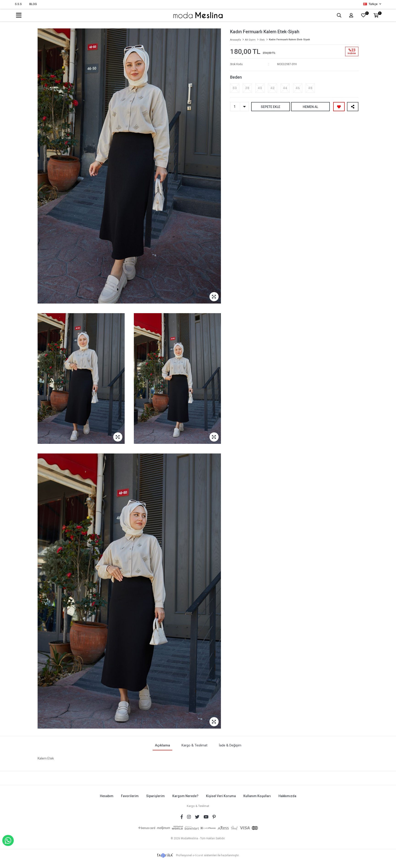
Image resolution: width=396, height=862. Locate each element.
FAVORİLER (366, 13)
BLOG (33, 4)
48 (310, 88)
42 (272, 88)
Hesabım (106, 796)
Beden (236, 77)
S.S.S (18, 4)
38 (247, 88)
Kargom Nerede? (185, 796)
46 (298, 88)
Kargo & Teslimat (198, 806)
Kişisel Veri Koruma (221, 796)
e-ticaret (197, 855)
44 (285, 88)
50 (235, 88)
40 (260, 88)
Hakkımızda (287, 796)
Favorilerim (130, 796)
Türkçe (373, 4)
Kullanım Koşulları (257, 796)
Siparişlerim (155, 796)
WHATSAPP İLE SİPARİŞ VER (8, 840)
